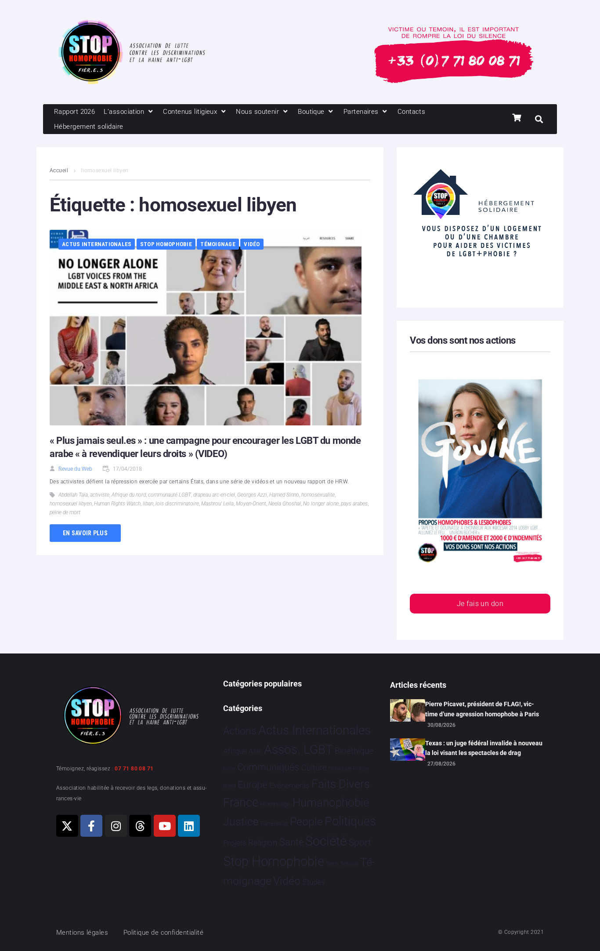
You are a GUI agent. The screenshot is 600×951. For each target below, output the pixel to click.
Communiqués (268, 767)
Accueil (59, 170)
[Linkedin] (189, 826)
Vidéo (252, 244)
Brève (229, 769)
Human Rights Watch (117, 504)
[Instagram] (116, 826)
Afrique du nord (129, 495)
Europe (252, 784)
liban (148, 504)
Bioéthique (354, 751)
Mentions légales (82, 932)
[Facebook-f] (91, 826)
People (306, 821)
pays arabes (354, 504)
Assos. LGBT (298, 749)
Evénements (289, 785)
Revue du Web (75, 469)
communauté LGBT (169, 495)
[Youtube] (165, 826)
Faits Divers (340, 784)
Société (326, 841)
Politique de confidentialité (163, 932)
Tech (332, 863)
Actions (240, 731)
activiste (99, 495)
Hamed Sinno (284, 495)
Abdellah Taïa (73, 495)
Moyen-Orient (251, 504)
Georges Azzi (252, 495)
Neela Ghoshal (284, 504)
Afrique (235, 751)
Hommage (275, 804)
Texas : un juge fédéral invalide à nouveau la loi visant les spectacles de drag (483, 748)
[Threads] (140, 826)
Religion (262, 843)
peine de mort (65, 512)
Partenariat (274, 823)
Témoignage (217, 244)
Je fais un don (480, 603)
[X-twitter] (67, 826)
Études (314, 882)
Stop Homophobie (166, 244)
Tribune (349, 864)
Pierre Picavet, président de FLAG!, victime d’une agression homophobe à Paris (482, 709)
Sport (360, 842)
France (240, 802)
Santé (291, 842)
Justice (241, 821)
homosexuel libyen (71, 504)
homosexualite (318, 495)
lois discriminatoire (177, 504)
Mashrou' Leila (217, 504)
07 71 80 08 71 (134, 769)
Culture (313, 767)
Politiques (350, 821)
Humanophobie (331, 802)
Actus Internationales (96, 244)
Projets (234, 843)
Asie (255, 751)
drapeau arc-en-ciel (214, 495)
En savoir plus (85, 533)
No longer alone (321, 504)
